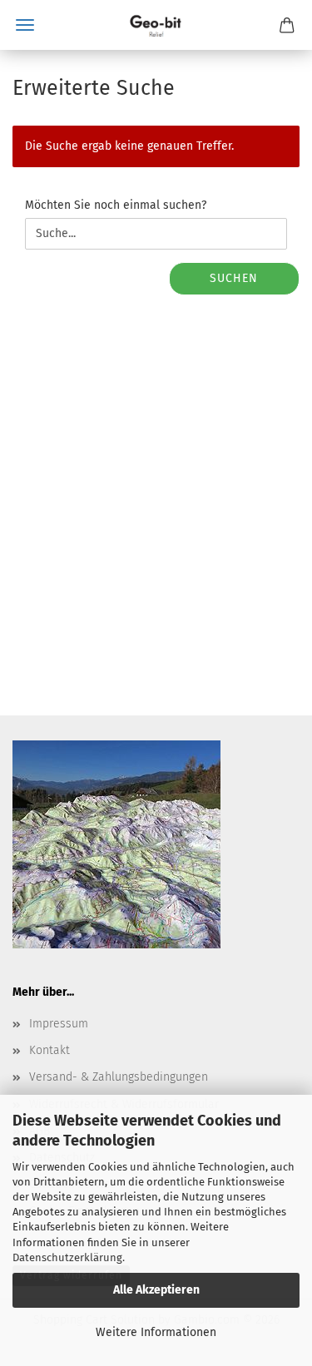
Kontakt (49, 1050)
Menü (25, 25)
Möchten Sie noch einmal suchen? (115, 205)
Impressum (58, 1024)
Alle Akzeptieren (156, 1290)
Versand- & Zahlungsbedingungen (118, 1077)
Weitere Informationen (156, 1332)
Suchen (234, 278)
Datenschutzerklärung (67, 1257)
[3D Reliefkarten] (156, 25)
